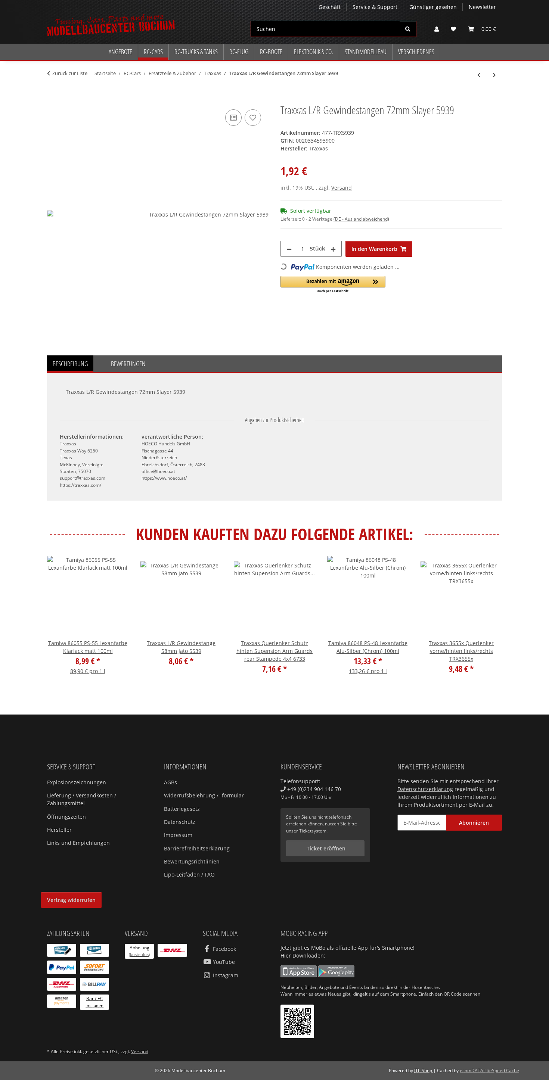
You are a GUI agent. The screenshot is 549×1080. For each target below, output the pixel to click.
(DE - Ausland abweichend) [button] (361, 219)
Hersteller (59, 829)
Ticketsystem (312, 831)
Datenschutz (179, 821)
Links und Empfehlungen (78, 842)
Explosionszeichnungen (76, 782)
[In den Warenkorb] (53, 99)
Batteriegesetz (182, 808)
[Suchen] (408, 29)
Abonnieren (474, 822)
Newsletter (482, 6)
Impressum (178, 834)
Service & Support (375, 6)
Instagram (224, 975)
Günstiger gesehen (433, 6)
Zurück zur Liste (69, 73)
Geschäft (330, 6)
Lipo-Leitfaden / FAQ (189, 874)
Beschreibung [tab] (70, 363)
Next (490, 620)
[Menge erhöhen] (333, 248)
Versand (341, 187)
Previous (59, 620)
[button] (436, 29)
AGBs (170, 782)
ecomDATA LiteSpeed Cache (489, 1070)
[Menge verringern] (289, 248)
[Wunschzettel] (453, 29)
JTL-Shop (423, 1070)
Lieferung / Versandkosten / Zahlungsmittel (81, 799)
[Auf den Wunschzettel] (253, 117)
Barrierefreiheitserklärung (197, 848)
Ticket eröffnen (325, 848)
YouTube (223, 961)
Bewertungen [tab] (128, 363)
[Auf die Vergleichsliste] (233, 117)
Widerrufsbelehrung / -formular (204, 795)
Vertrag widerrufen (71, 899)
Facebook (223, 948)
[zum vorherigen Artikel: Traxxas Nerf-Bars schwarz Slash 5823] (479, 75)
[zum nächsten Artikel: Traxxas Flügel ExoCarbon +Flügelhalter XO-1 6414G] (494, 75)
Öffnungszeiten (66, 816)
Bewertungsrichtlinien (192, 861)
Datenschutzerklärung (425, 789)
